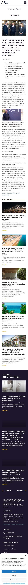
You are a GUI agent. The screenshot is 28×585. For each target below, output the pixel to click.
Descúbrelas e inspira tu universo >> (14, 524)
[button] (25, 555)
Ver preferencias (14, 580)
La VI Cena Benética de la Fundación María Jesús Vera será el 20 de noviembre (13, 217)
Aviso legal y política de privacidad (18, 583)
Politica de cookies (6, 583)
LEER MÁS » (5, 410)
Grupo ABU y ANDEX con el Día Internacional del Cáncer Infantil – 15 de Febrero (13, 472)
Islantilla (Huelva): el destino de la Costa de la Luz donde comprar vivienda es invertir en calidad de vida (13, 250)
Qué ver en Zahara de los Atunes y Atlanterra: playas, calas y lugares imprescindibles (13, 318)
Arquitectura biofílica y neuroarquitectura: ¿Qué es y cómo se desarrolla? (13, 284)
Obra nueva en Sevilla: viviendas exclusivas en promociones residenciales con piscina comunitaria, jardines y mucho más (13, 351)
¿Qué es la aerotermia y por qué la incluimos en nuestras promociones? (14, 398)
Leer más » (4, 230)
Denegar (14, 575)
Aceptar (14, 571)
